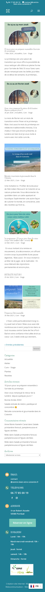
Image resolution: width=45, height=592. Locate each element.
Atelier (7, 363)
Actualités (18, 53)
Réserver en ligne (22, 522)
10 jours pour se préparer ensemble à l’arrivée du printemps (22, 50)
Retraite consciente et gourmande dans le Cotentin (20, 177)
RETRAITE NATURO (13, 274)
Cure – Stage (10, 367)
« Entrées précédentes (14, 344)
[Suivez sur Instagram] (17, 498)
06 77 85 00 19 (19, 493)
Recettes (8, 375)
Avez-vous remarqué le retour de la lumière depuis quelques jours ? (21, 109)
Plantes (7, 371)
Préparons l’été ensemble (13, 313)
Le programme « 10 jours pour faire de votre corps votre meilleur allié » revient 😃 (21, 239)
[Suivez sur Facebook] (12, 498)
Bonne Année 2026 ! (13, 400)
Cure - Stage (27, 53)
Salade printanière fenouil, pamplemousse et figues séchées (21, 427)
